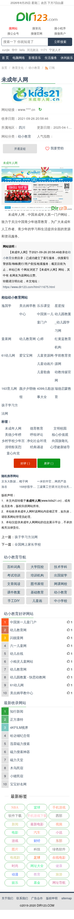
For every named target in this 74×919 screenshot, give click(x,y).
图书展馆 (37, 583)
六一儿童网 (18, 645)
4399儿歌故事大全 (45, 392)
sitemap (66, 898)
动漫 (15, 874)
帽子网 (23, 481)
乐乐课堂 (43, 305)
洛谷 (4, 486)
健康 (59, 866)
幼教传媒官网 (63, 376)
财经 (37, 841)
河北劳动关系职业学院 (63, 486)
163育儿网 (9, 388)
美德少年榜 (13, 434)
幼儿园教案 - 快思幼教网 (28, 677)
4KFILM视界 (19, 727)
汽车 (37, 832)
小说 (59, 832)
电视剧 (15, 857)
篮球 (37, 807)
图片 (15, 849)
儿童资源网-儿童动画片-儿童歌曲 (45, 363)
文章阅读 (13, 583)
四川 (22, 127)
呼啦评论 (36, 434)
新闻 (15, 824)
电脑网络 (19, 57)
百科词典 (13, 566)
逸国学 (6, 305)
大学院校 (37, 566)
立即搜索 (60, 42)
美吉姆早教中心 (27, 309)
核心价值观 (60, 434)
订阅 (51, 67)
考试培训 (13, 575)
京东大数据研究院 (10, 481)
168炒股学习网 (28, 486)
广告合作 (37, 898)
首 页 (5, 57)
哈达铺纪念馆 (20, 735)
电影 (15, 832)
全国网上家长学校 (28, 544)
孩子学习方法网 (9, 409)
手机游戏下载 (37, 815)
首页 (4, 67)
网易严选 (60, 481)
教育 (37, 874)
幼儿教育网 (27, 338)
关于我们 (7, 898)
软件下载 (15, 815)
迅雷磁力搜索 (20, 743)
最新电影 (37, 824)
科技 (37, 849)
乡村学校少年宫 (13, 440)
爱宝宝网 (25, 355)
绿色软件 (59, 849)
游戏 (15, 841)
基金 (37, 882)
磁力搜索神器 (20, 751)
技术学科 (60, 566)
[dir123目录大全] (37, 16)
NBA (14, 807)
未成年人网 (13, 428)
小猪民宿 (16, 776)
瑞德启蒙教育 (63, 392)
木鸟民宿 (16, 767)
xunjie (6, 50)
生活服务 (51, 57)
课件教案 (13, 592)
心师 (40, 338)
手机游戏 (59, 807)
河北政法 (32, 50)
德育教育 (36, 428)
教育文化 (18, 67)
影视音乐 (35, 57)
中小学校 (60, 600)
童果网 (6, 338)
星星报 (60, 305)
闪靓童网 (16, 637)
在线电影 (59, 857)
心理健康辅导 (60, 446)
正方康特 (16, 719)
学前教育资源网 (63, 359)
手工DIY (14, 600)
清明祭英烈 (13, 446)
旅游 (59, 874)
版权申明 (52, 898)
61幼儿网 (8, 355)
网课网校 (60, 583)
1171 (43, 50)
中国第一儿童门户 (45, 317)
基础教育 (37, 592)
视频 (59, 824)
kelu (22, 50)
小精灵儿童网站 (21, 661)
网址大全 (37, 866)
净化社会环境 (36, 440)
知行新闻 (16, 711)
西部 (59, 815)
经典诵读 (36, 446)
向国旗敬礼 (60, 440)
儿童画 (37, 600)
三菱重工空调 (45, 486)
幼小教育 (34, 67)
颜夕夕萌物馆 (27, 392)
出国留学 (60, 575)
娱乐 (15, 882)
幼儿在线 (16, 653)
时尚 (15, 866)
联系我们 (22, 898)
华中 (14, 50)
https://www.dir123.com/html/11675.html (29, 287)
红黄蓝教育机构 (63, 342)
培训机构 (37, 575)
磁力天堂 (16, 759)
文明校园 (60, 428)
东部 (59, 841)
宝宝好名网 (18, 784)
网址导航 (59, 882)
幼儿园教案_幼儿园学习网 (63, 322)
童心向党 (13, 453)
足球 (37, 857)
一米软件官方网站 (46, 481)
